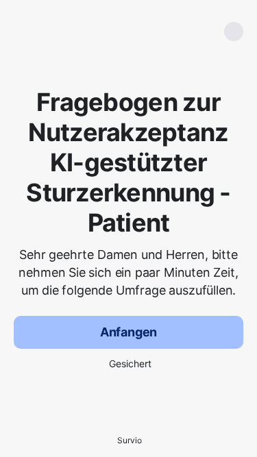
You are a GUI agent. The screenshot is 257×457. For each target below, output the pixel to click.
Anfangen (129, 332)
